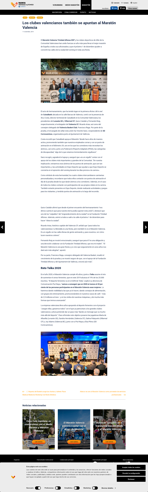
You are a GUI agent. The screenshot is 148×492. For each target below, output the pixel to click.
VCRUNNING (58, 5)
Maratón (32, 17)
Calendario (116, 3)
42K (123, 8)
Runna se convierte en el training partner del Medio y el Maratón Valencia (109, 426)
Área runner (132, 8)
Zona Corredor (70, 12)
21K (115, 8)
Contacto (125, 3)
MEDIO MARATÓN (72, 5)
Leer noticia (38, 442)
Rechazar (131, 479)
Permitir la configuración (131, 473)
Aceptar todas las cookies (131, 467)
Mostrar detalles (107, 488)
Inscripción (57, 12)
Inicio (25, 17)
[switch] (58, 488)
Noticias (92, 12)
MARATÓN (86, 5)
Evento (83, 12)
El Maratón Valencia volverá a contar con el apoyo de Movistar (74, 426)
